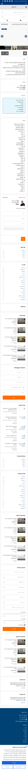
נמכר (23, 257)
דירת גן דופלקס (21, 277)
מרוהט (22, 170)
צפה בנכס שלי (5, 197)
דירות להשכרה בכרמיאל (12, 435)
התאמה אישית (19, 767)
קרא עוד (15, 413)
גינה (22, 136)
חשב (14, 397)
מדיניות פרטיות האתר (7, 759)
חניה (22, 146)
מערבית (25, 736)
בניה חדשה (20, 131)
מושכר (23, 254)
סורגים (22, 182)
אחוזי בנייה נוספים (19, 129)
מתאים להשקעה (19, 179)
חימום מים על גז (19, 143)
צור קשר (23, 688)
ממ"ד (22, 160)
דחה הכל (7, 767)
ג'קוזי (22, 134)
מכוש (26, 728)
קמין (22, 187)
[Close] (26, 746)
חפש (13, 629)
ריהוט (22, 189)
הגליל (25, 734)
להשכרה (22, 250)
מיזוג (22, 158)
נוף (22, 181)
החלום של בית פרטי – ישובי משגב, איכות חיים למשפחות (10, 409)
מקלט (22, 167)
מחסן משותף (20, 153)
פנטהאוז (22, 292)
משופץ (21, 177)
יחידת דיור (21, 150)
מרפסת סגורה (20, 174)
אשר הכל (14, 762)
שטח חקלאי (22, 299)
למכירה (23, 252)
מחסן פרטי (21, 155)
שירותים (21, 191)
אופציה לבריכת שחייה (18, 124)
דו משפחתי (22, 269)
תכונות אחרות (21, 625)
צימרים (21, 186)
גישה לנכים (20, 138)
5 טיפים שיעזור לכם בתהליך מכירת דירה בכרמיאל (11, 417)
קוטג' (23, 294)
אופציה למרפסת (19, 127)
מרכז (26, 738)
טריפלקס (22, 280)
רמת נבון (25, 742)
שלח (23, 238)
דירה (23, 273)
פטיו (23, 290)
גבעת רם (25, 730)
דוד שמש (21, 139)
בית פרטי (22, 267)
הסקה (22, 141)
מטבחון (21, 157)
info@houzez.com (20, 685)
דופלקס (23, 271)
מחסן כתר (21, 151)
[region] (14, 757)
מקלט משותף (20, 169)
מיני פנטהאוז (22, 286)
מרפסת (21, 172)
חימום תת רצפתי (19, 145)
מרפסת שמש (20, 175)
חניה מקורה (20, 148)
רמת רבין (25, 740)
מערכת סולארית (19, 165)
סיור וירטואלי (20, 184)
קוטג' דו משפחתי (21, 295)
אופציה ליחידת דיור (19, 126)
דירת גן (23, 275)
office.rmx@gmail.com (20, 721)
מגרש (23, 284)
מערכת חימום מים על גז (18, 163)
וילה (23, 279)
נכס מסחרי (22, 288)
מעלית (21, 162)
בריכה (22, 133)
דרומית (25, 732)
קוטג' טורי (22, 297)
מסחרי (23, 256)
